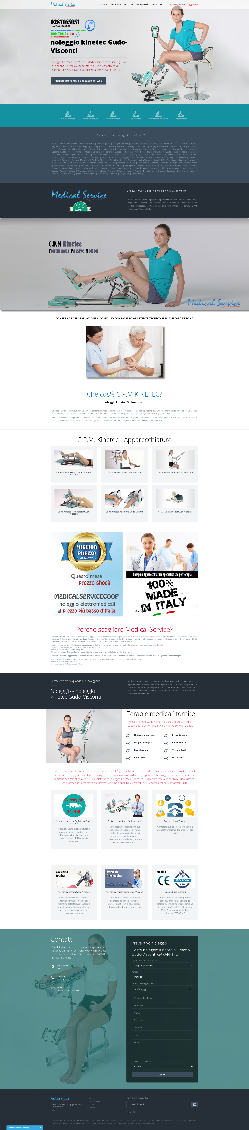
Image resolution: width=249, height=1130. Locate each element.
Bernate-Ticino (149, 171)
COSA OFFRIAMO (118, 4)
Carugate (167, 152)
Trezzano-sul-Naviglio (108, 149)
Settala (65, 162)
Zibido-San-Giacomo (107, 162)
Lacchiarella (181, 157)
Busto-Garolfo (84, 154)
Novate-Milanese (180, 149)
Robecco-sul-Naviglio (127, 162)
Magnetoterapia (143, 742)
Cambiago (92, 162)
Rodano (97, 168)
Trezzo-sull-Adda (148, 154)
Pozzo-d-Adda (72, 165)
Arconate (164, 162)
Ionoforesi (139, 757)
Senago (93, 149)
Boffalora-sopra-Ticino (169, 168)
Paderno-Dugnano (139, 143)
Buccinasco (143, 146)
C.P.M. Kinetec (179, 742)
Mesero (154, 168)
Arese (193, 149)
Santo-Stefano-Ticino (178, 165)
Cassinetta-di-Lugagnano (70, 173)
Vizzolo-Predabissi (68, 171)
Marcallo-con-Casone (188, 162)
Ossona (136, 168)
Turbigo (82, 162)
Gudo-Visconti (104, 173)
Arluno (171, 154)
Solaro (66, 154)
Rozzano (153, 143)
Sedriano (126, 154)
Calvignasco (124, 173)
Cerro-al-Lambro (159, 165)
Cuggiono (132, 160)
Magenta (192, 146)
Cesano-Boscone (59, 149)
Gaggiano (126, 157)
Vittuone (116, 157)
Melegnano (108, 152)
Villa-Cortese (59, 165)
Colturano (191, 171)
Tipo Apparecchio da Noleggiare (145, 960)
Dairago (174, 162)
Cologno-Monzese (121, 143)
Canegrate (115, 154)
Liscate (184, 168)
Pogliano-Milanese (100, 160)
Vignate (86, 157)
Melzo (88, 152)
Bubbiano (181, 171)
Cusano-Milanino (75, 152)
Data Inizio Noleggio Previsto (144, 983)
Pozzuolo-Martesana (81, 160)
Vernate (138, 171)
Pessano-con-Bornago (165, 157)
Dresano (161, 171)
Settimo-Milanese (152, 149)
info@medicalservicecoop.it (69, 990)
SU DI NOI (103, 4)
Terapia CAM (179, 750)
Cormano (166, 149)
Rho (109, 143)
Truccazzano (97, 165)
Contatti (92, 1107)
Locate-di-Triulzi (74, 157)
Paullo (179, 154)
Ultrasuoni (177, 757)
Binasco (73, 162)
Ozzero (114, 173)
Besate (55, 173)
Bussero (66, 160)
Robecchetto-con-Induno (62, 168)
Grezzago (171, 171)
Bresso (173, 146)
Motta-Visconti (145, 160)
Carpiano (145, 168)
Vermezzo (82, 171)
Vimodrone (140, 152)
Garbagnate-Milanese (159, 146)
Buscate (78, 168)
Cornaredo (125, 149)
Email (195, 4)
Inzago (62, 157)
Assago (149, 157)
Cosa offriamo (94, 1101)
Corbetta (97, 152)
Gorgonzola (137, 149)
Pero (185, 154)
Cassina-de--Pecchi (101, 154)
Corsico (64, 146)
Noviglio (106, 168)
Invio (163, 1074)
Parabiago (131, 146)
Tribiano (129, 171)
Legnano (101, 143)
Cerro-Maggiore (181, 152)
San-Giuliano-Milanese (168, 143)
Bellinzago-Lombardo (97, 171)
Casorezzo (118, 165)
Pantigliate (85, 165)
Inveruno (56, 160)
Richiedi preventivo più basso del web (78, 80)
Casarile (192, 168)
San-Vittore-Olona (118, 160)
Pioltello (184, 143)
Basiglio (157, 160)
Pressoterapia (179, 735)
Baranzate (161, 154)
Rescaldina (56, 154)
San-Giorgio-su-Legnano (148, 162)
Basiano (112, 171)
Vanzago (96, 157)
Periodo (135, 972)
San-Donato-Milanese (115, 146)
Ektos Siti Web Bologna (145, 1123)
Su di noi (92, 1098)
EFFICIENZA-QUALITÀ (138, 4)
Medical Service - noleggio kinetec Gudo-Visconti (124, 135)
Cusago (55, 171)
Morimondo (137, 173)
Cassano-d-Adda (59, 152)
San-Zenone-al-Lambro (121, 168)
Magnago (106, 157)
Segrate (55, 146)
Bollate (192, 143)
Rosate (108, 165)
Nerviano (129, 152)
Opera (74, 154)
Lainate (182, 146)
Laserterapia (141, 750)
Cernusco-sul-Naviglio (79, 146)
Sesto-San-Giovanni (68, 143)
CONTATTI (157, 4)
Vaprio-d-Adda (138, 157)
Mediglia (135, 154)
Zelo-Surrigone (89, 173)
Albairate (88, 168)
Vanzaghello (130, 165)
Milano (55, 143)
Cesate (192, 152)
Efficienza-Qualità (95, 1104)
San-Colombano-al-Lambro (175, 160)
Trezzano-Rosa (144, 165)
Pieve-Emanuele (154, 152)
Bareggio (119, 152)
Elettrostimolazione (144, 735)
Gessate (192, 157)
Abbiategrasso (97, 146)
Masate (120, 171)
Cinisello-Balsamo (87, 143)
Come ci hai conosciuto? (142, 1061)
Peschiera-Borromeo (78, 149)
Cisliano (192, 165)
